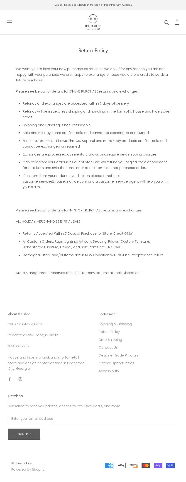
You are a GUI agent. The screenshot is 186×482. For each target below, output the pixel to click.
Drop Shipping (110, 339)
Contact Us (108, 347)
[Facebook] (9, 379)
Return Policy (109, 331)
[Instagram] (20, 379)
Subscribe (24, 434)
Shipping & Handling (115, 323)
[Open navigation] (9, 22)
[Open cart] (177, 22)
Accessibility (109, 371)
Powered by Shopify (27, 469)
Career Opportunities (116, 363)
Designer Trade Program (119, 355)
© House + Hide (21, 463)
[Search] (166, 22)
